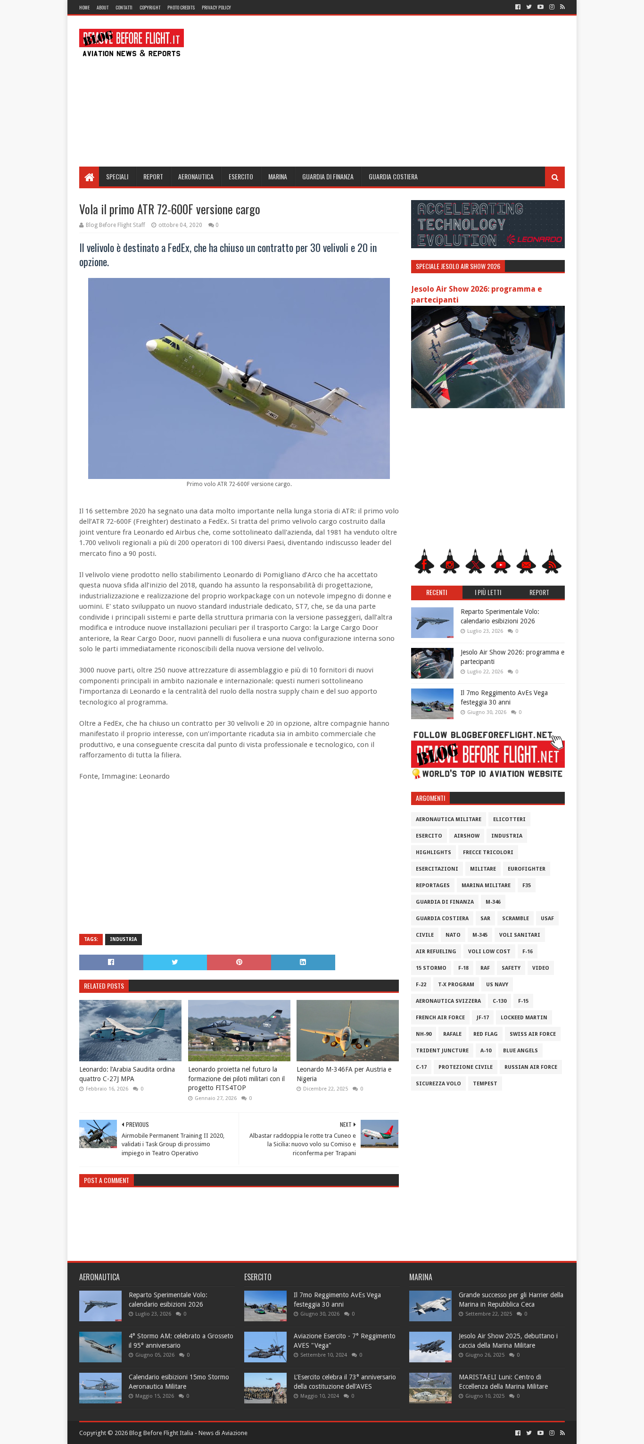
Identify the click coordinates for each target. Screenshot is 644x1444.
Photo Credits (181, 7)
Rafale (452, 1034)
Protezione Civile (465, 1067)
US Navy (497, 985)
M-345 (479, 935)
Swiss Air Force (533, 1034)
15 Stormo (431, 968)
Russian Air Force (530, 1067)
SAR (485, 918)
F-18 (463, 968)
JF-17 (483, 1018)
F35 (526, 885)
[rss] (561, 7)
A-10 (485, 1051)
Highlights (433, 852)
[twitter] (529, 7)
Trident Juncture (442, 1051)
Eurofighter (526, 869)
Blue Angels (520, 1051)
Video (540, 968)
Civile (425, 935)
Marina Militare (486, 885)
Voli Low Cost (489, 952)
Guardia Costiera (393, 176)
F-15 (523, 1001)
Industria (123, 939)
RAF (485, 968)
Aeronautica (196, 176)
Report (153, 176)
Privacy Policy (216, 7)
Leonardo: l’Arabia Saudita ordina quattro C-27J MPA (127, 1074)
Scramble (515, 918)
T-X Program (456, 985)
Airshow (466, 836)
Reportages (433, 885)
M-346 (493, 902)
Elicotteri (509, 819)
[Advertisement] (393, 91)
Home (84, 7)
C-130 (499, 1001)
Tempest (485, 1084)
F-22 (421, 985)
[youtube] (540, 7)
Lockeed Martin (524, 1018)
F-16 (527, 952)
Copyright (150, 7)
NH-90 (423, 1034)
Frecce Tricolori (488, 852)
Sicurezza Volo (438, 1084)
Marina (277, 176)
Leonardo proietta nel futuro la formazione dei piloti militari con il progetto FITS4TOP (236, 1078)
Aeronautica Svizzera (448, 1001)
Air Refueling (436, 952)
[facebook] (517, 7)
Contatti (124, 7)
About (102, 7)
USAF (547, 918)
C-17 (421, 1067)
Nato (453, 935)
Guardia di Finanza (328, 176)
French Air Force (440, 1018)
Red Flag (485, 1034)
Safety (511, 968)
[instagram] (551, 7)
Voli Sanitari (519, 935)
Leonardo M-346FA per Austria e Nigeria (344, 1074)
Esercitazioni (437, 869)
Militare (483, 869)
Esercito (241, 176)
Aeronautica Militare (448, 819)
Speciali (117, 176)
